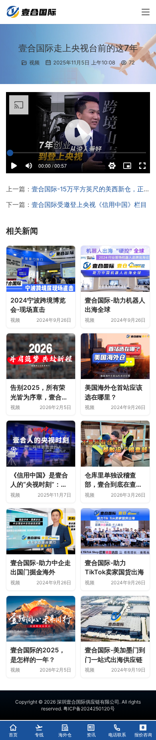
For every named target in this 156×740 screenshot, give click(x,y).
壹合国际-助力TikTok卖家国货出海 (114, 567)
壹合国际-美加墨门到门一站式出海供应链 (115, 655)
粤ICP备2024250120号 (89, 709)
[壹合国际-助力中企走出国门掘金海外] (40, 531)
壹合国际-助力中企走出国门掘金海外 (40, 567)
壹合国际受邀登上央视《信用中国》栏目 (89, 205)
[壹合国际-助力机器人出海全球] (115, 269)
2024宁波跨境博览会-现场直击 (38, 305)
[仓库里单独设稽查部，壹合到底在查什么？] (115, 444)
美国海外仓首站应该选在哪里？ (113, 392)
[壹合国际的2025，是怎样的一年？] (40, 619)
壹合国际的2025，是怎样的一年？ (37, 655)
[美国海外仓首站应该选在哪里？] (115, 356)
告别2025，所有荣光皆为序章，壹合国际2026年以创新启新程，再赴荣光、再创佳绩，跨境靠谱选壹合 (39, 392)
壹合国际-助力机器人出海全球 (115, 305)
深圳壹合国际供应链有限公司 (88, 702)
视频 (34, 62)
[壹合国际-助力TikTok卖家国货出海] (115, 531)
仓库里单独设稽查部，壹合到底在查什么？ (113, 480)
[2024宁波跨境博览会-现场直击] (40, 269)
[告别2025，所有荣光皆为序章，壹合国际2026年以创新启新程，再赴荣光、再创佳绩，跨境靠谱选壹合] (40, 356)
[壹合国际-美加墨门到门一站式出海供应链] (115, 619)
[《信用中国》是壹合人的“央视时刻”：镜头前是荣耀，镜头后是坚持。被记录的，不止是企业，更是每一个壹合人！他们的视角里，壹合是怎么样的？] (40, 444)
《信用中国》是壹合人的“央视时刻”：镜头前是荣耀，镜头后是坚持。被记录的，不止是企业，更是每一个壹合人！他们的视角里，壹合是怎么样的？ (39, 480)
